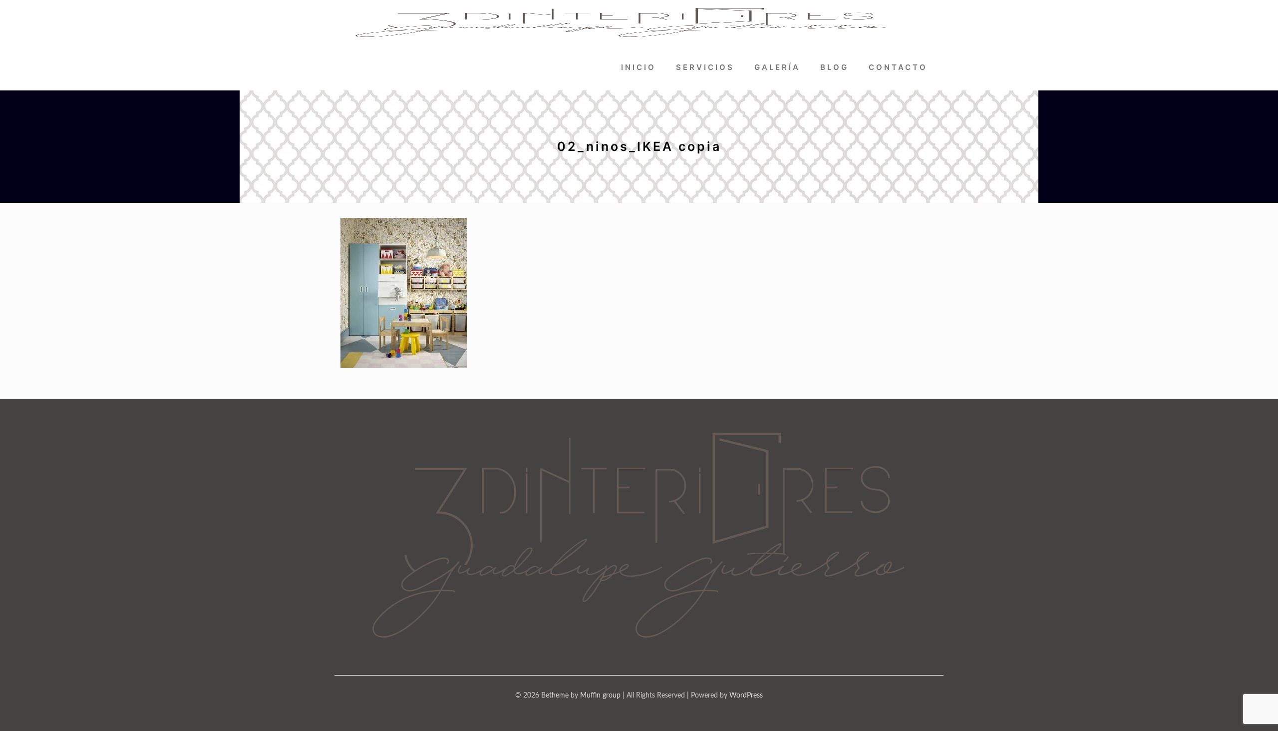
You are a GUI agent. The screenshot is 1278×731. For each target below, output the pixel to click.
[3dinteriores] (622, 22)
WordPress (746, 695)
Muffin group (600, 695)
